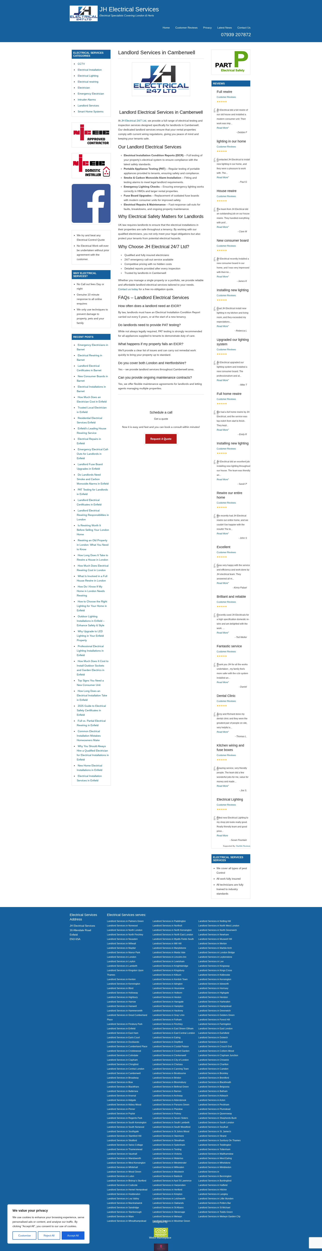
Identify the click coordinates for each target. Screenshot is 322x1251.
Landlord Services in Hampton (168, 1006)
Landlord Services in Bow (120, 1082)
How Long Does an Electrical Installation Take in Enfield (92, 695)
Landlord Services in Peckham (213, 1104)
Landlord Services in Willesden (168, 1167)
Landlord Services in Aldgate (121, 1100)
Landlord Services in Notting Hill (214, 921)
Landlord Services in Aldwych (213, 1095)
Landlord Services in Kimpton (167, 1194)
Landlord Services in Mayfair (121, 948)
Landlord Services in (208, 1171)
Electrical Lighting (88, 75)
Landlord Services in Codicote (122, 1185)
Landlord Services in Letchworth (169, 1198)
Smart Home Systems (90, 111)
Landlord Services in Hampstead (214, 1006)
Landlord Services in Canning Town (171, 1069)
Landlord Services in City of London (171, 1060)
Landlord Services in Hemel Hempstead (127, 1189)
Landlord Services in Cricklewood (124, 1051)
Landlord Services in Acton (211, 1100)
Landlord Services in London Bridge (216, 952)
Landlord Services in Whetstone (214, 1163)
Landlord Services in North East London (173, 934)
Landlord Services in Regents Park (124, 1118)
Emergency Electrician (91, 93)
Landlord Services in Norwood (122, 925)
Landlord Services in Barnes (167, 1091)
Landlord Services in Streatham (168, 1140)
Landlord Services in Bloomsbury (169, 1082)
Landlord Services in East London (215, 1028)
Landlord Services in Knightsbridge (170, 966)
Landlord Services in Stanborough (124, 1212)
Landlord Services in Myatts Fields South (173, 939)
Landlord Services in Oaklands (168, 1203)
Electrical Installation (90, 69)
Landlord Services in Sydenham (169, 1145)
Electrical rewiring (88, 81)
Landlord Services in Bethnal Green (171, 1086)
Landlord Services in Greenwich (214, 1010)
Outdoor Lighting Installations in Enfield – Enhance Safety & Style (91, 621)
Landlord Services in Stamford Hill (124, 1136)
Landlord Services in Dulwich (213, 1037)
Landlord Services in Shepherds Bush (217, 1118)
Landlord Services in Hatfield (213, 1185)
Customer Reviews (186, 27)
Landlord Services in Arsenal (121, 1095)
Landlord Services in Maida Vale (169, 952)
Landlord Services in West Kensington (126, 1163)
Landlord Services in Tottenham (214, 1149)
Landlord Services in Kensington (214, 979)
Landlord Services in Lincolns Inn (169, 957)
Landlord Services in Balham (213, 1091)
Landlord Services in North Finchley (125, 934)
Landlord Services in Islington (168, 984)
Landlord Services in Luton (120, 1176)
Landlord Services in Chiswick (213, 1060)
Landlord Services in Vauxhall (122, 1154)
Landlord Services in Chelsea (168, 1064)
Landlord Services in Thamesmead (124, 1149)
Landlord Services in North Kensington (172, 930)
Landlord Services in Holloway (122, 992)
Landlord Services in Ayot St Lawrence (172, 1180)
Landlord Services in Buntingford (214, 1180)
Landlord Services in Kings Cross (215, 970)
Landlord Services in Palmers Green (125, 921)
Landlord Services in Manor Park (123, 952)
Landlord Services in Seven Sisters (170, 1118)
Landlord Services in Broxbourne (169, 1073)
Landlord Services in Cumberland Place (127, 1046)
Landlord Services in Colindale (122, 1055)
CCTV (81, 63)
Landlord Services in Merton (212, 943)
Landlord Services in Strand (212, 1136)
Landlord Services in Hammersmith (125, 1010)
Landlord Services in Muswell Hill (215, 939)
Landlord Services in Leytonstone (215, 957)
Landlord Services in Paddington (169, 921)
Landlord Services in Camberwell (124, 1073)
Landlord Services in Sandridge (123, 1207)
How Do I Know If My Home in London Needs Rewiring (91, 591)
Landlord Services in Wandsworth (124, 1158)
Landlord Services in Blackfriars (123, 1086)
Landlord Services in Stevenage (169, 1212)
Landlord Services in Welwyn (167, 1216)
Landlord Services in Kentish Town (170, 979)
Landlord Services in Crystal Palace (171, 1046)
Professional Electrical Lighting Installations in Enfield (90, 651)
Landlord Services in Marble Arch (215, 948)
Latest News (224, 27)
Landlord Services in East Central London (174, 1033)
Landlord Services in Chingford (122, 1064)
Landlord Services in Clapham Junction (218, 1055)
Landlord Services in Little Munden (215, 1198)
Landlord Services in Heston (167, 997)
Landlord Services (88, 105)
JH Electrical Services (129, 9)
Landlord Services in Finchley (168, 1024)
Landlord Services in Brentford (213, 1077)
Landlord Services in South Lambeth (171, 1122)
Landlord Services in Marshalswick (124, 1203)
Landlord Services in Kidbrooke (214, 975)
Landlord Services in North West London (218, 925)
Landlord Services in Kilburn (167, 975)
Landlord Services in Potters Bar (214, 1203)
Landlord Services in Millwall (121, 943)
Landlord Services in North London (124, 930)
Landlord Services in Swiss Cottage (125, 1145)
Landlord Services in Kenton (121, 979)
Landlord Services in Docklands (123, 1042)
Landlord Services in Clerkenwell (169, 1055)
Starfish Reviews (243, 846)
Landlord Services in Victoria (167, 1154)
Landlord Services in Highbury (122, 997)
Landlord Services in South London (216, 1122)
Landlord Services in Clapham (122, 1060)
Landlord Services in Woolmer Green (171, 1221)
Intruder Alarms (87, 99)
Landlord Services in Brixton (167, 1077)
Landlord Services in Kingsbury (168, 970)
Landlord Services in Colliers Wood (216, 1051)
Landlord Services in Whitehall (122, 1167)
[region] (48, 1224)
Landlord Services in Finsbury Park (124, 1024)
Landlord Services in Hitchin (212, 1189)
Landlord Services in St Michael (214, 1207)
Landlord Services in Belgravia (213, 1086)
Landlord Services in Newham (213, 934)
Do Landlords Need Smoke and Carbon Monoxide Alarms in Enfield (93, 479)
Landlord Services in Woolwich (168, 1171)
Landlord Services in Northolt (167, 925)
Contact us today (128, 289)
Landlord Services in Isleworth (213, 984)
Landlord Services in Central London (125, 1069)
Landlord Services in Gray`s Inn (168, 1015)
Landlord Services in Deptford (168, 1042)
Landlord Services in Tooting (167, 1149)
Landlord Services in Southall (213, 1127)
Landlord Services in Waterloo (168, 1158)
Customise (24, 1235)
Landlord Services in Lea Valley (123, 1198)
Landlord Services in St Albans (168, 1207)
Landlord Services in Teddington (214, 1145)
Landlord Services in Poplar (121, 1113)
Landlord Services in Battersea (122, 1091)
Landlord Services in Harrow (121, 1001)
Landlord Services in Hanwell (122, 1006)
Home (166, 27)
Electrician (84, 87)
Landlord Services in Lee (211, 961)
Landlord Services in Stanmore (168, 1136)
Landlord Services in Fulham (167, 1019)
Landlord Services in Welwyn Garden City (219, 1216)
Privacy (207, 27)
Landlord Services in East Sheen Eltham (173, 1028)
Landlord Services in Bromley (213, 1073)
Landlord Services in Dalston (213, 1042)
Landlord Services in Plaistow (168, 1109)
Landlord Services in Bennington (214, 1176)
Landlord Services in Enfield (121, 1028)
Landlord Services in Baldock (167, 1176)
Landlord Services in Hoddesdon (123, 1194)
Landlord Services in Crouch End (215, 1046)
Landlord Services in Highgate (213, 992)
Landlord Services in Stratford (122, 1140)
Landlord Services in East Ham (122, 1033)
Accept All (73, 1235)
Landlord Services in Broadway (123, 1077)
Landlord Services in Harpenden (169, 1185)
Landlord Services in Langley (213, 1194)
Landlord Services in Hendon (213, 997)
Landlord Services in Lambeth (122, 966)
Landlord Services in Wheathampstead (126, 1221)
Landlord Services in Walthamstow (215, 1154)
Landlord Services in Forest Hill (214, 1019)
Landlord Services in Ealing (167, 1037)
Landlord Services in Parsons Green (171, 1104)
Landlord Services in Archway (168, 1095)
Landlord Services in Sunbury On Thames (219, 1140)
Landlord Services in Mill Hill (167, 943)
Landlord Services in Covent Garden (171, 1051)
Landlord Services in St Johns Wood (171, 1131)
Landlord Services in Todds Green (215, 1212)
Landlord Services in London (121, 957)
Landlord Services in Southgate (123, 1131)
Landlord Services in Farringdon (214, 1024)
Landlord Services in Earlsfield (213, 1033)
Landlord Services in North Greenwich (217, 930)
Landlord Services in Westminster (170, 1163)
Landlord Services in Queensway (215, 1113)
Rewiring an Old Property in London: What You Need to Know (92, 545)
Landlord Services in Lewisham (168, 961)
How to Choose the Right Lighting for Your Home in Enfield (92, 606)
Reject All (49, 1235)
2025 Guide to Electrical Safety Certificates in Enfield (91, 710)
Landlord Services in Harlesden (214, 1001)
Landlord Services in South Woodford (171, 1127)
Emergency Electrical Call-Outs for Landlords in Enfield (93, 454)
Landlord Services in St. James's (214, 1131)
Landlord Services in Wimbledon (214, 1167)
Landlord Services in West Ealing (215, 1158)
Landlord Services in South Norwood (125, 1127)
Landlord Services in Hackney (168, 1010)
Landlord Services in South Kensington (126, 1122)
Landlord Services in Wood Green (124, 1171)
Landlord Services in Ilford (120, 988)
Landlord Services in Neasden (122, 939)
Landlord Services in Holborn (167, 992)
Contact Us (243, 27)
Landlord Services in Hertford (167, 1189)
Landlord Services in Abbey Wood (124, 1104)
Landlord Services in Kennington (123, 984)
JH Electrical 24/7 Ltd (133, 120)
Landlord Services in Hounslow (168, 988)
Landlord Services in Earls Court (123, 1037)
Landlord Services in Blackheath (214, 1082)
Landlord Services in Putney (167, 1113)
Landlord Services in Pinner (121, 1109)
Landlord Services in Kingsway (214, 966)
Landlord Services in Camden (213, 1069)
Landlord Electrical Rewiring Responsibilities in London (93, 515)
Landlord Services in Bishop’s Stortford (126, 1180)
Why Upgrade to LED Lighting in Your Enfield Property (90, 636)
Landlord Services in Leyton (121, 961)
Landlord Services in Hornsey (213, 988)
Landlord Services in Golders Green (216, 1015)
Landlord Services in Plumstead (214, 1109)
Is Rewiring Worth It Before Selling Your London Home (93, 530)
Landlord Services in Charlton (213, 1064)
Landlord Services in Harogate (168, 1001)
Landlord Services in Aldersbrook (169, 1100)
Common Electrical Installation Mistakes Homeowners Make (89, 736)
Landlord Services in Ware (120, 1216)
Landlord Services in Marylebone (169, 948)
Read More (222, 128)
